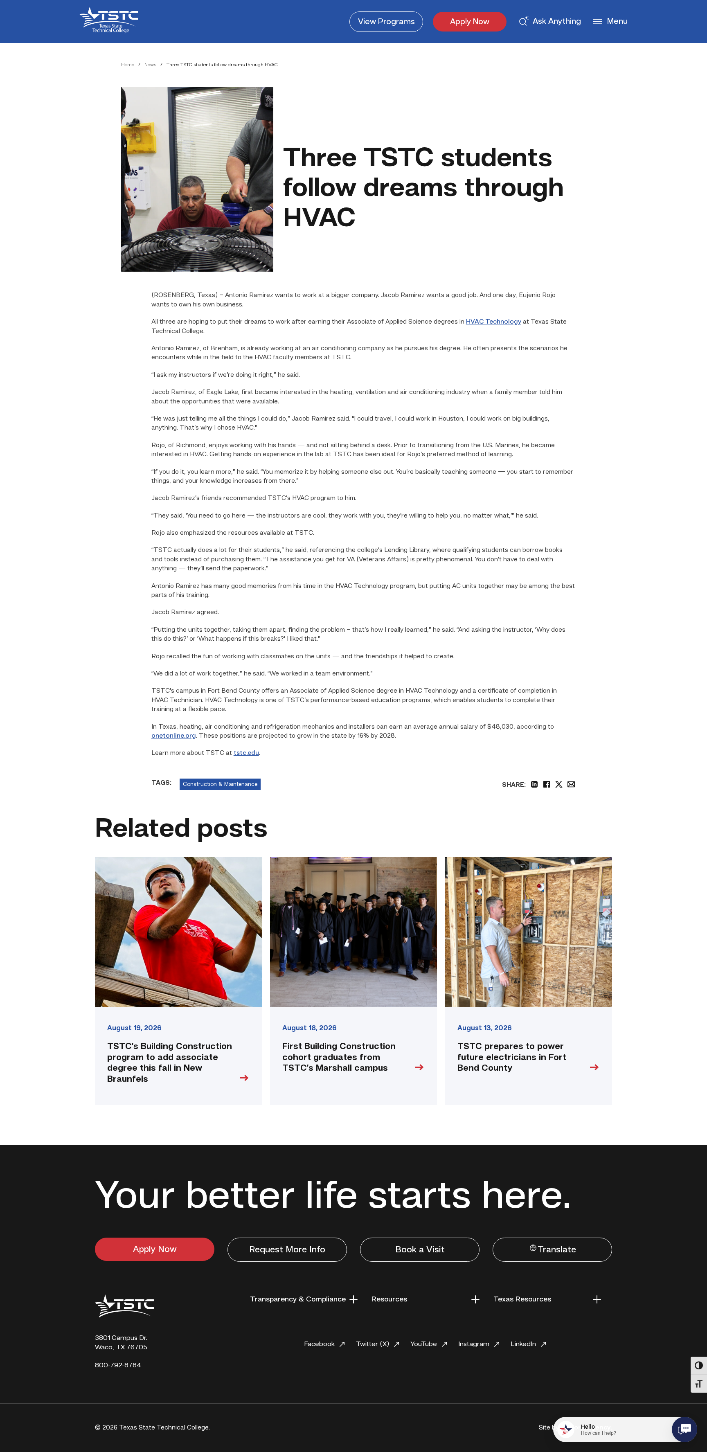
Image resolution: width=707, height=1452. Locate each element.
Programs (386, 22)
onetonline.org (173, 736)
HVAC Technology (493, 322)
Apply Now (469, 22)
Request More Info (287, 1249)
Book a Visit (420, 1249)
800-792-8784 (118, 1365)
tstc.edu (246, 753)
